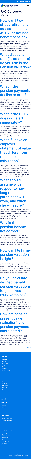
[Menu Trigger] (28, 5)
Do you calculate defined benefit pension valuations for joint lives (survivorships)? (15, 286)
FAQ (3, 439)
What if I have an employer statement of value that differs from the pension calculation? (15, 150)
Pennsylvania (5, 391)
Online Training (12, 455)
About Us (4, 402)
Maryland (4, 368)
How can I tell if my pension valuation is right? (15, 254)
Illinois (3, 367)
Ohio (3, 389)
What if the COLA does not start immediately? (14, 118)
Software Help (6, 436)
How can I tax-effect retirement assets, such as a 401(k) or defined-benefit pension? (15, 28)
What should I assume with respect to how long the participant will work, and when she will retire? (13, 192)
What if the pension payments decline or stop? (15, 90)
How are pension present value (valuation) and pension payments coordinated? (15, 322)
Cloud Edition (5, 443)
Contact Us (27, 1)
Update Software (6, 434)
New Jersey (5, 385)
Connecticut (5, 363)
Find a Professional (7, 420)
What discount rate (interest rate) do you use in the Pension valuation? (15, 60)
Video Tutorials (6, 437)
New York (4, 387)
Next (29, 347)
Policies (4, 405)
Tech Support (5, 441)
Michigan (4, 382)
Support (22, 1)
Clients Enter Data (7, 418)
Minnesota (4, 383)
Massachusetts (6, 370)
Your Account (5, 445)
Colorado (4, 361)
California (4, 359)
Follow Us (4, 407)
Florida (3, 365)
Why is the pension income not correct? (13, 227)
